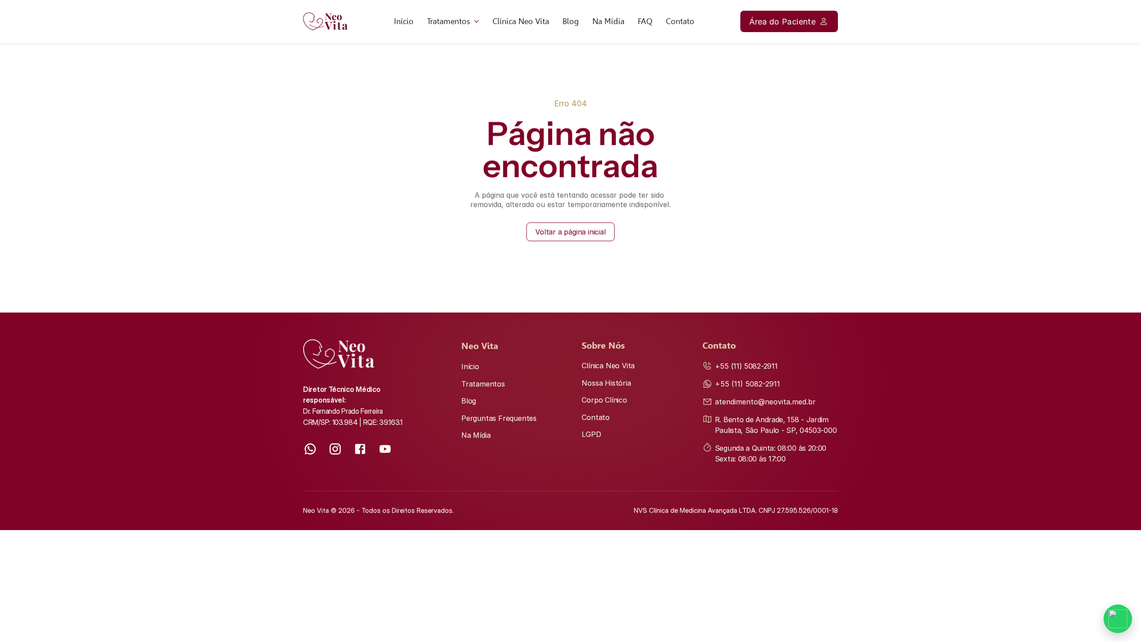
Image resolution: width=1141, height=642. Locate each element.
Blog (570, 21)
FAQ (645, 21)
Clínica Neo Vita (521, 21)
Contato (680, 21)
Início (404, 21)
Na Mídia (608, 21)
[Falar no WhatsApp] (1118, 619)
